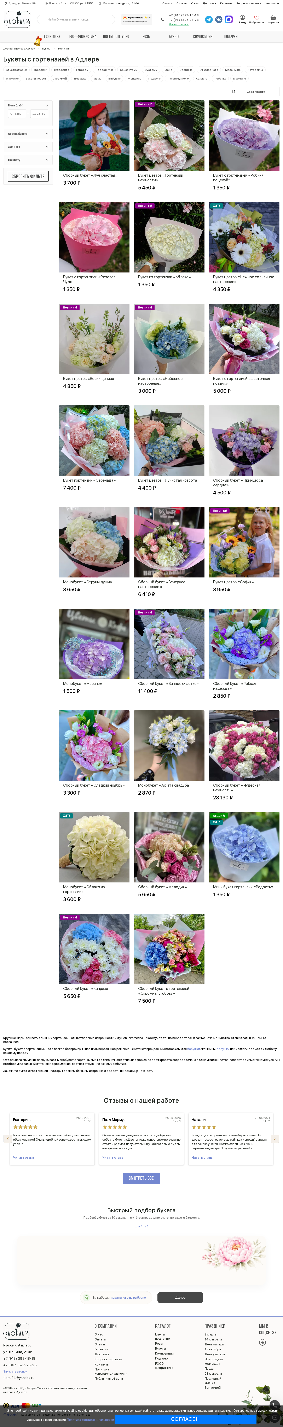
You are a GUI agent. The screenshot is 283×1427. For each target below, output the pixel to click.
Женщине (134, 78)
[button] (275, 1139)
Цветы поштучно (116, 37)
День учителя (215, 1354)
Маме (97, 78)
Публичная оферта (109, 1378)
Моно (168, 69)
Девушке (80, 78)
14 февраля (213, 1339)
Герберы (82, 69)
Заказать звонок (179, 24)
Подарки (231, 37)
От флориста (209, 69)
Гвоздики (40, 69)
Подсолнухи (104, 69)
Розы (147, 37)
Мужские (12, 78)
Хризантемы (129, 69)
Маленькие (233, 69)
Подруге (154, 78)
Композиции (203, 37)
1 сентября (52, 37)
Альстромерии (16, 69)
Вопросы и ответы (249, 3)
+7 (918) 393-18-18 (184, 15)
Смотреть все (141, 1178)
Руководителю (178, 78)
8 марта (211, 1334)
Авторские (255, 69)
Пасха (209, 1368)
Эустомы (151, 69)
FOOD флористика (83, 37)
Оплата (167, 3)
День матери (214, 1344)
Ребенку (220, 78)
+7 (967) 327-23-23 (184, 20)
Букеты (174, 37)
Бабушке (114, 78)
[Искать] (43, 19)
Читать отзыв (23, 1157)
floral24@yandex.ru (18, 1378)
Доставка (209, 3)
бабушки (193, 1049)
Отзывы (182, 3)
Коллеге (201, 78)
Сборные (185, 69)
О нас (194, 3)
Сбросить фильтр (28, 176)
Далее (180, 1297)
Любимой (60, 78)
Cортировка (256, 91)
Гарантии (226, 3)
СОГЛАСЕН (185, 1419)
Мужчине (239, 78)
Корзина (273, 17)
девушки (223, 1049)
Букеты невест (36, 78)
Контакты (272, 3)
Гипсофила (61, 69)
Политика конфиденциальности (90, 1420)
